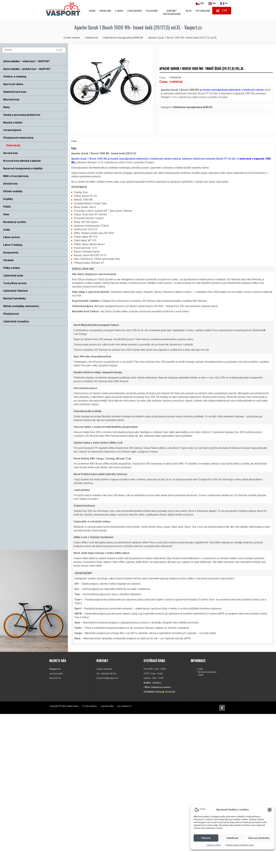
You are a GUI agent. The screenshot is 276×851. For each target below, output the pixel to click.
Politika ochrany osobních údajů (240, 845)
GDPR (200, 675)
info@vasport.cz (110, 678)
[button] (269, 809)
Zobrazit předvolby (258, 838)
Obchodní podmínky (207, 672)
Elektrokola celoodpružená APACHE (123, 37)
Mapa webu (72, 706)
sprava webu (108, 706)
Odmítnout (232, 838)
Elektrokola (91, 37)
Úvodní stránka (72, 37)
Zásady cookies (214, 845)
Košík (200, 669)
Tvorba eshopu (90, 706)
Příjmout (206, 838)
